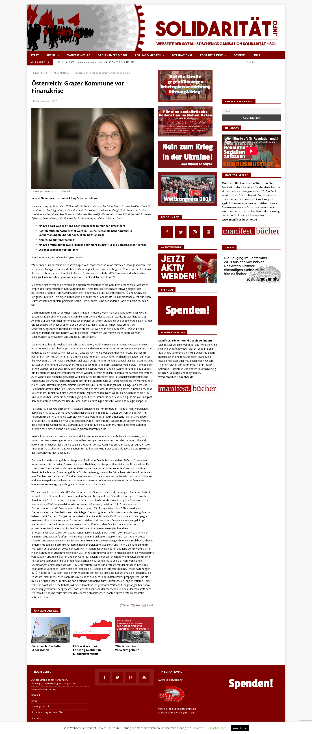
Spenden (36, 718)
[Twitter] (181, 232)
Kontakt (35, 694)
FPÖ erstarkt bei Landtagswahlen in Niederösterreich (87, 650)
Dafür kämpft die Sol (112, 55)
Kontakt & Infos (212, 55)
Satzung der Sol (40, 706)
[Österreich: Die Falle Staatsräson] (50, 630)
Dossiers (239, 55)
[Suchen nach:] (263, 62)
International (182, 55)
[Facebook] (167, 232)
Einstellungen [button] (218, 728)
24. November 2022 (46, 101)
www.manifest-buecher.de (175, 377)
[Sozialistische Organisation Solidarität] (156, 49)
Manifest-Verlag (78, 55)
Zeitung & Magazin (148, 55)
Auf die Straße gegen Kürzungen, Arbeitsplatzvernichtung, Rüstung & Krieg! (54, 681)
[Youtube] (208, 232)
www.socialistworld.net (170, 679)
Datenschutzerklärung (43, 689)
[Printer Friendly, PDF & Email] (136, 605)
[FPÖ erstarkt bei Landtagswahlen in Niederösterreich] (92, 630)
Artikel (51, 55)
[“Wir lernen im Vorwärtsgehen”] (134, 630)
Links (256, 55)
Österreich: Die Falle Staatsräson (46, 648)
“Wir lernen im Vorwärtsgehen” (127, 648)
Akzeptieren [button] (240, 728)
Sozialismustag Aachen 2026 (46, 712)
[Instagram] (194, 232)
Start (35, 55)
